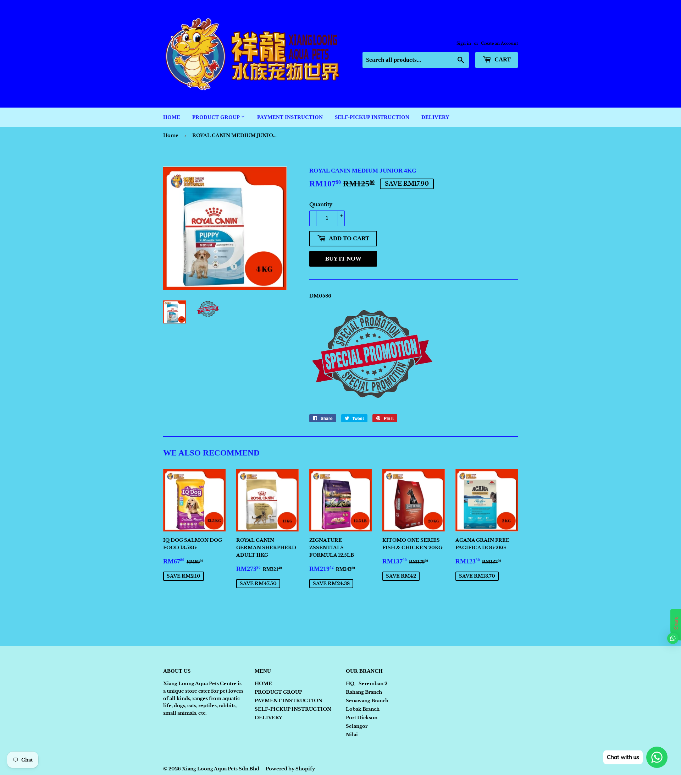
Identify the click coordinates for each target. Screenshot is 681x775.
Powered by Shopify (290, 769)
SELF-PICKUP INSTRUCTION (372, 117)
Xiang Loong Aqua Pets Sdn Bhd (220, 769)
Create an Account (499, 43)
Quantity (320, 204)
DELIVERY (435, 117)
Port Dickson (361, 718)
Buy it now (343, 258)
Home (170, 135)
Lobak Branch (363, 709)
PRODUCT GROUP (216, 117)
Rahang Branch (364, 692)
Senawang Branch (367, 701)
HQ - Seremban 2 (366, 684)
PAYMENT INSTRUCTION (290, 117)
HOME (171, 117)
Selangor (356, 726)
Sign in (463, 43)
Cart (502, 59)
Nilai (352, 735)
